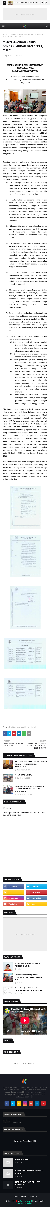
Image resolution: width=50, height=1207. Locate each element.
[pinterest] (36, 892)
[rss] (13, 892)
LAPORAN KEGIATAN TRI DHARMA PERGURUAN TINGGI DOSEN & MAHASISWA (29, 788)
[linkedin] (37, 1103)
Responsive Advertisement (25, 14)
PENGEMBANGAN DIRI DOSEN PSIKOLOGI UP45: (27, 964)
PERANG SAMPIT (22, 1159)
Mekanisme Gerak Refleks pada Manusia (29, 1171)
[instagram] (13, 898)
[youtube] (13, 904)
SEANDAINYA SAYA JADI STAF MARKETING (27, 1183)
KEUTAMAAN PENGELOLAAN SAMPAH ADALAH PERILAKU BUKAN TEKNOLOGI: (31, 764)
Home (5, 34)
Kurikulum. (13, 34)
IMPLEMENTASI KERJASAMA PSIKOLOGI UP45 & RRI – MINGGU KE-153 (30, 977)
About (23, 1197)
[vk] (36, 898)
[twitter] (36, 886)
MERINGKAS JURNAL (23, 775)
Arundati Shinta (23, 727)
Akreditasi (12, 727)
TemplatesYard (26, 1201)
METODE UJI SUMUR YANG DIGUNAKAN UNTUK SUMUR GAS (29, 989)
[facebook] (13, 886)
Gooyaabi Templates (25, 1203)
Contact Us (33, 1197)
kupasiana (8, 55)
